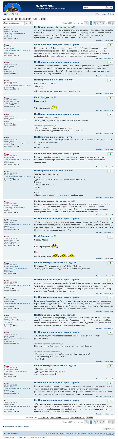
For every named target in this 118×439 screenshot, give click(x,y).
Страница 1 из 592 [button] (86, 23)
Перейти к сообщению (104, 40)
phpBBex (15, 437)
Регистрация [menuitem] (101, 14)
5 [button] (103, 23)
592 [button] (109, 23)
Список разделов (11, 433)
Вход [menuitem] (112, 14)
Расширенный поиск (111, 7)
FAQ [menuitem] (16, 14)
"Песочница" (14, 31)
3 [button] (97, 23)
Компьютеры (14, 266)
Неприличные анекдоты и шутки (20, 85)
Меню (9, 14)
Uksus (6, 28)
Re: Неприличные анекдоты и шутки (53, 79)
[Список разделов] (20, 7)
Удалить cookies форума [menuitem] (83, 433)
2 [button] (94, 23)
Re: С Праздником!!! (45, 97)
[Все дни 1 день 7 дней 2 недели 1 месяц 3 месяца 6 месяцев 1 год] (43, 417)
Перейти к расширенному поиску (17, 426)
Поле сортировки (31, 417)
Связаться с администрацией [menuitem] (60, 433)
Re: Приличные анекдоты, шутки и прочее (56, 44)
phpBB (26, 437)
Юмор (12, 48)
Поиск (107, 7)
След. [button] (113, 23)
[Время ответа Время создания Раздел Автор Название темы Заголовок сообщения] (60, 417)
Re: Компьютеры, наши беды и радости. (55, 262)
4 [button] (100, 23)
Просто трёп (14, 101)
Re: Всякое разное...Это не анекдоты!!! (54, 27)
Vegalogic (38, 437)
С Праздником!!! (14, 103)
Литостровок (45, 5)
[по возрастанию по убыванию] (77, 417)
